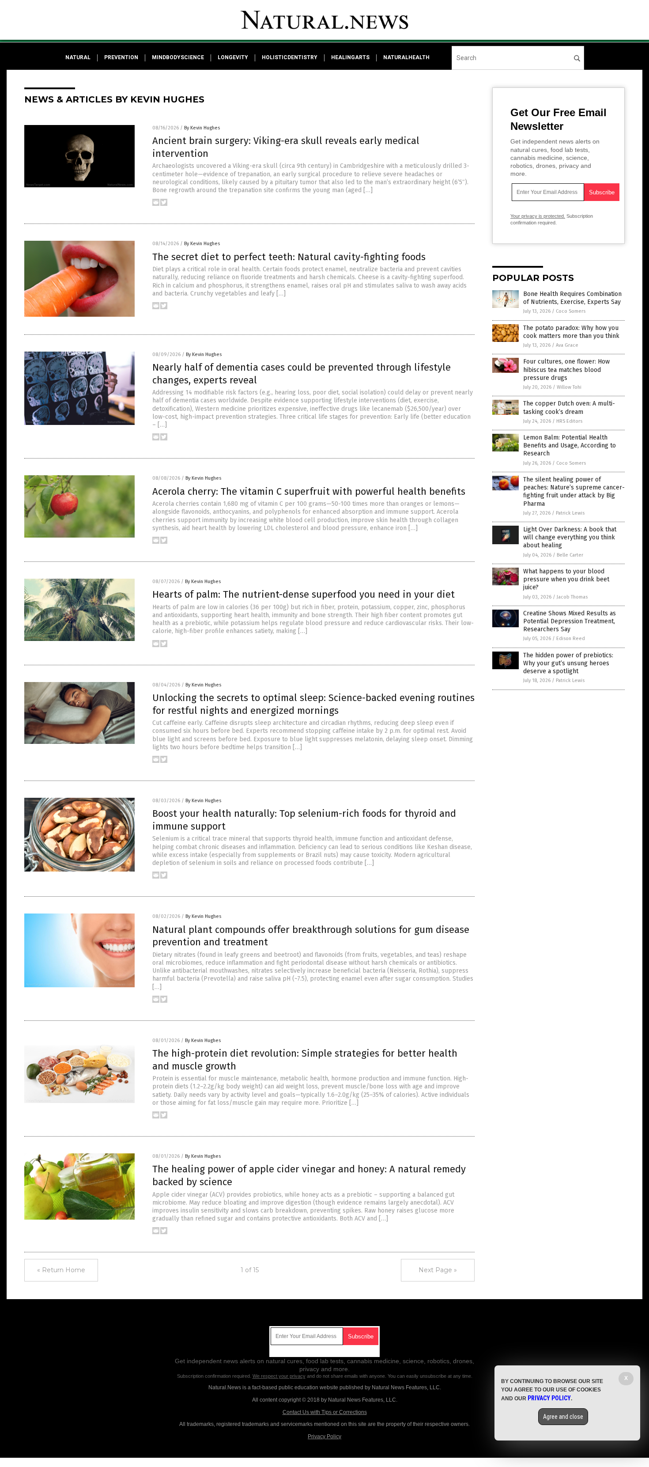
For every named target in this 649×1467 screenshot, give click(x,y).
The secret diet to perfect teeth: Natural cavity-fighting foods (289, 257)
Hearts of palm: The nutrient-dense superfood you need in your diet (303, 594)
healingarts (350, 57)
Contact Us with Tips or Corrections (325, 1412)
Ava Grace (567, 345)
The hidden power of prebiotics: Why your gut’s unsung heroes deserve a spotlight (568, 663)
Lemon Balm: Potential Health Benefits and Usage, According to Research (569, 445)
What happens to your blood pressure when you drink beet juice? (566, 579)
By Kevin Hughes (202, 128)
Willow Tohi (569, 387)
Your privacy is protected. (537, 216)
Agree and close (563, 1416)
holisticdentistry (289, 57)
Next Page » (438, 1270)
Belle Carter (570, 555)
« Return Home (61, 1270)
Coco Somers (570, 311)
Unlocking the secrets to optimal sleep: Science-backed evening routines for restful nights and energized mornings (313, 704)
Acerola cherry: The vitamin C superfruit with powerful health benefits (308, 491)
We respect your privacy (279, 1376)
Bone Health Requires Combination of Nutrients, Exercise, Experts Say (572, 298)
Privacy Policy (324, 1436)
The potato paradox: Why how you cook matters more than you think (571, 332)
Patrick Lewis (570, 513)
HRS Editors (569, 421)
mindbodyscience (178, 57)
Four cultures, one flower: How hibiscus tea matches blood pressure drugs (566, 369)
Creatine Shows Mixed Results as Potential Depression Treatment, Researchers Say (569, 621)
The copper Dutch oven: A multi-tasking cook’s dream (569, 407)
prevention (121, 57)
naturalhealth (406, 57)
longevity (233, 57)
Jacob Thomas (572, 597)
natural (78, 57)
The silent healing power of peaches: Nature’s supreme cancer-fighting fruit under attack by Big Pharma (574, 492)
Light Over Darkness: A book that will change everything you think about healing (569, 537)
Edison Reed (570, 638)
